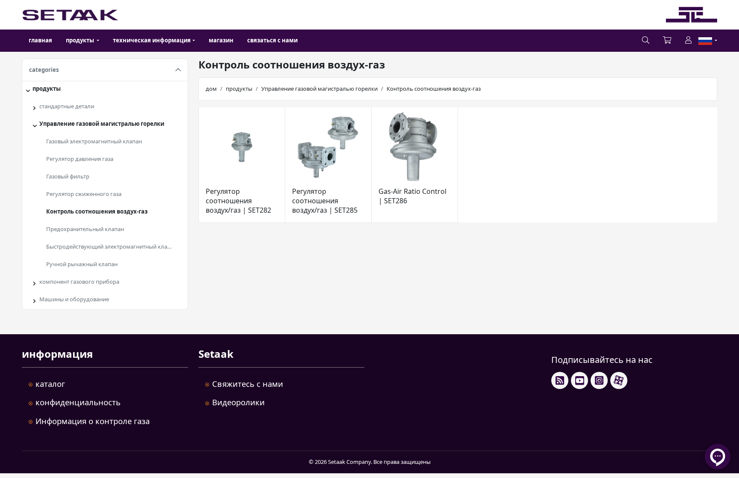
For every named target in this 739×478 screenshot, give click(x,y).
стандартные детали (66, 106)
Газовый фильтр (67, 176)
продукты (47, 88)
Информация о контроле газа (92, 421)
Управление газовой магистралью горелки (101, 124)
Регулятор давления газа (79, 159)
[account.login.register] (688, 40)
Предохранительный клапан (85, 229)
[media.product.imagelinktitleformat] (242, 147)
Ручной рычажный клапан (82, 264)
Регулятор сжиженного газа (83, 194)
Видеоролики (238, 402)
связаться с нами (272, 40)
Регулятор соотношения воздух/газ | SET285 (325, 201)
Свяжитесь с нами (247, 383)
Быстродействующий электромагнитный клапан (111, 246)
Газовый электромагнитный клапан (94, 141)
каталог (50, 383)
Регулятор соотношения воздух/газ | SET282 (238, 201)
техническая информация (152, 40)
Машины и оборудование (74, 299)
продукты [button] (80, 40)
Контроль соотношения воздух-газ (97, 211)
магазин (221, 40)
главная (40, 40)
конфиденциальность (78, 402)
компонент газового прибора (79, 281)
